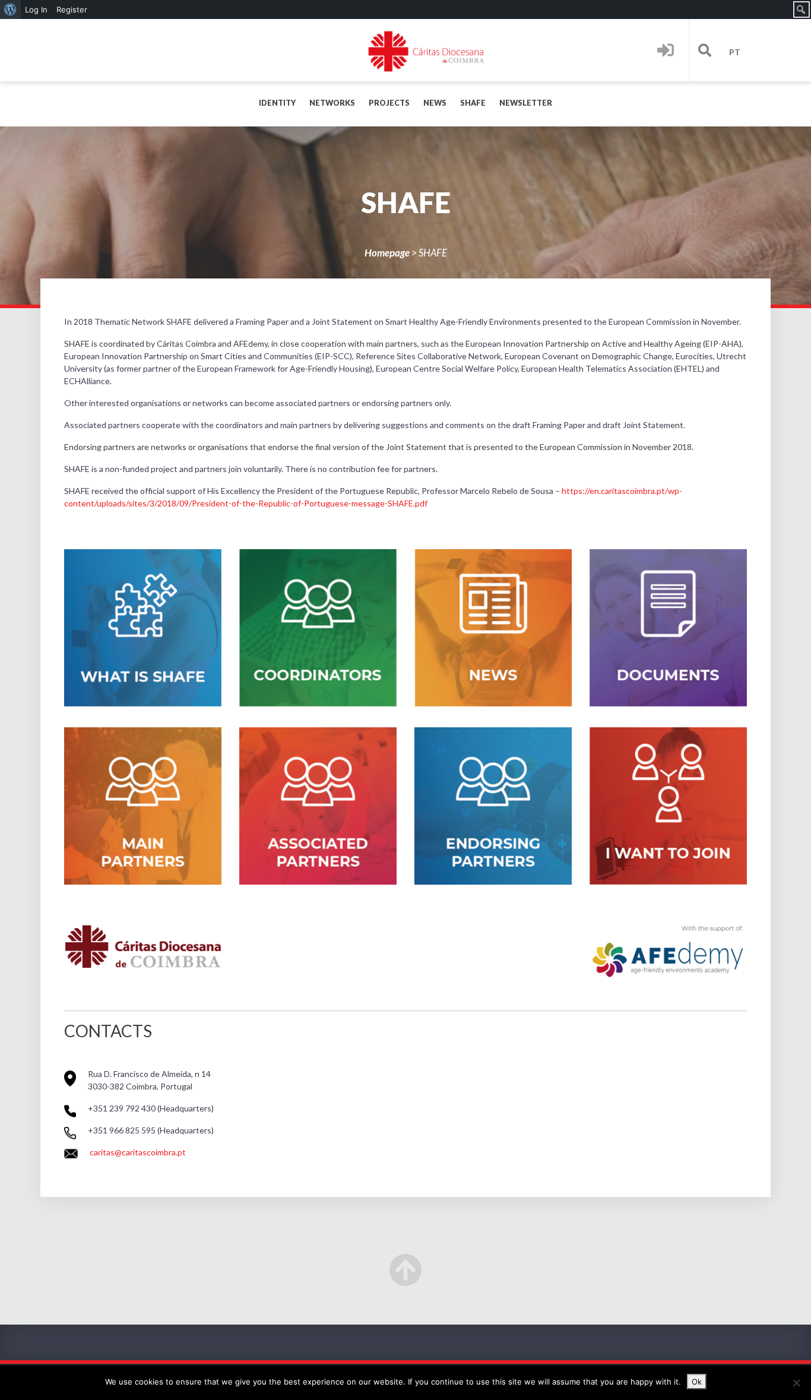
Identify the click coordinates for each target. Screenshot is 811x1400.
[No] (796, 1383)
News (434, 103)
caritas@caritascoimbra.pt (138, 1152)
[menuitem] (10, 9)
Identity (277, 103)
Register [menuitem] (71, 9)
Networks (332, 103)
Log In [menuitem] (36, 9)
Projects (389, 103)
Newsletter (525, 103)
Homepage (387, 252)
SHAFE (473, 103)
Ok (697, 1381)
